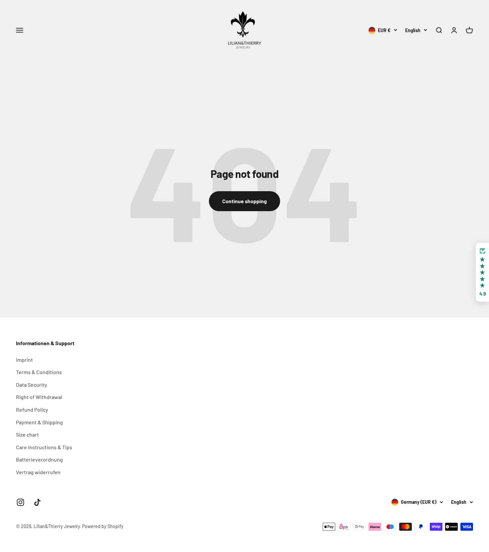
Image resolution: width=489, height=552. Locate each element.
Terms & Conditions (39, 372)
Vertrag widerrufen (38, 472)
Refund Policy (32, 409)
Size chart (27, 434)
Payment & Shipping (39, 422)
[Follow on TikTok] (37, 502)
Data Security (31, 384)
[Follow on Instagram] (20, 502)
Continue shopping (244, 201)
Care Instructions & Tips (44, 447)
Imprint (24, 359)
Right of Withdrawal (39, 397)
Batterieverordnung (39, 459)
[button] (482, 272)
